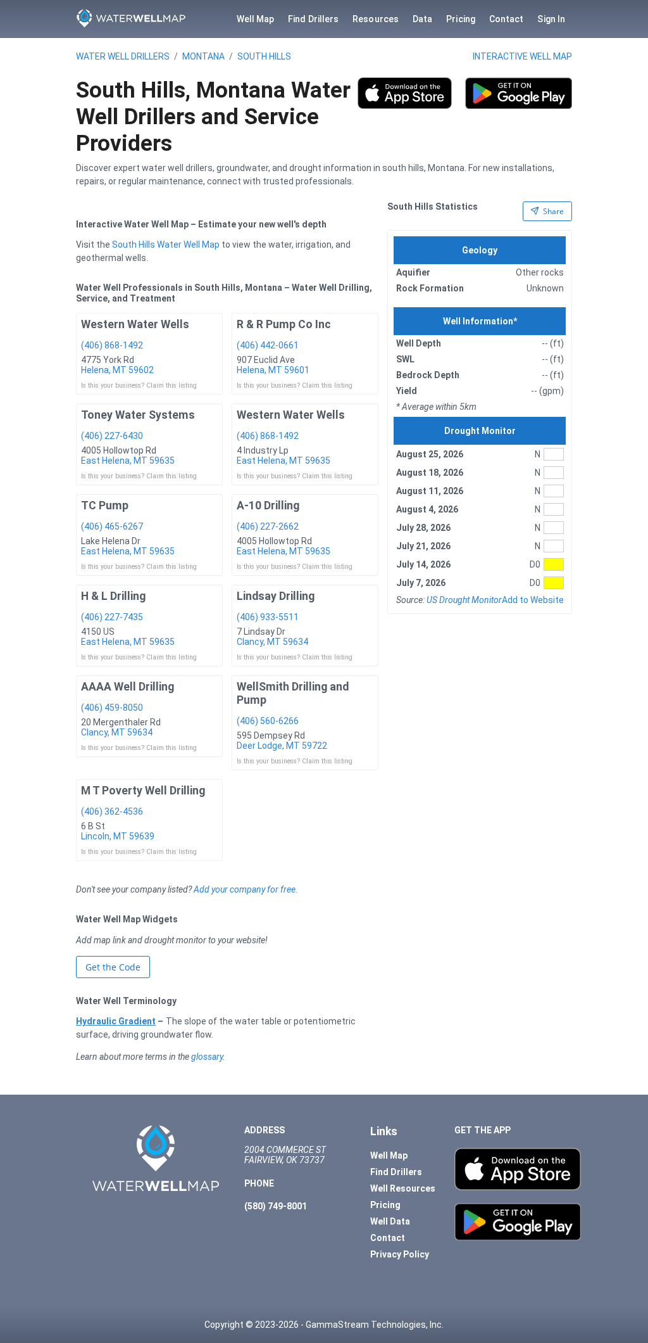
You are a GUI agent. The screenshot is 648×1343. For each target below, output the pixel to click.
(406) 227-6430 (112, 436)
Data (422, 19)
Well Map (256, 19)
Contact (506, 19)
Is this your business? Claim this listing (139, 385)
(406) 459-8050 (112, 708)
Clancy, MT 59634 (272, 642)
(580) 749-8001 (275, 1206)
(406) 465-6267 (112, 526)
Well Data (390, 1221)
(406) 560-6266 (268, 721)
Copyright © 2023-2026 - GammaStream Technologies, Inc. (324, 1325)
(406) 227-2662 (268, 526)
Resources (375, 19)
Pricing (460, 19)
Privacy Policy (399, 1254)
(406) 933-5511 (268, 617)
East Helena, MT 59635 (128, 460)
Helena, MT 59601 (273, 370)
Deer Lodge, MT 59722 (282, 746)
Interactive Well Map (522, 56)
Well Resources (402, 1188)
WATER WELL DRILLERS (123, 56)
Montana (203, 56)
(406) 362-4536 (112, 811)
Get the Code (112, 967)
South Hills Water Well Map (166, 244)
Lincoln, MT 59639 (117, 836)
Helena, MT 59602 (117, 370)
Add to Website (533, 600)
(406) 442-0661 (268, 345)
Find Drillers (313, 19)
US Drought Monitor (464, 600)
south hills (264, 56)
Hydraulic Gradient (116, 1021)
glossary (207, 1057)
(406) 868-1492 (112, 345)
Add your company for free (245, 889)
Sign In (551, 19)
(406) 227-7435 (112, 617)
